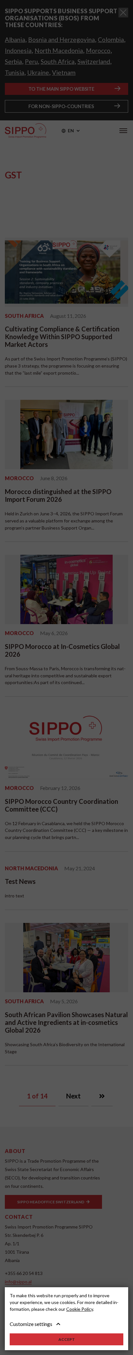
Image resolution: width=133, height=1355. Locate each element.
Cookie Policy (79, 1309)
